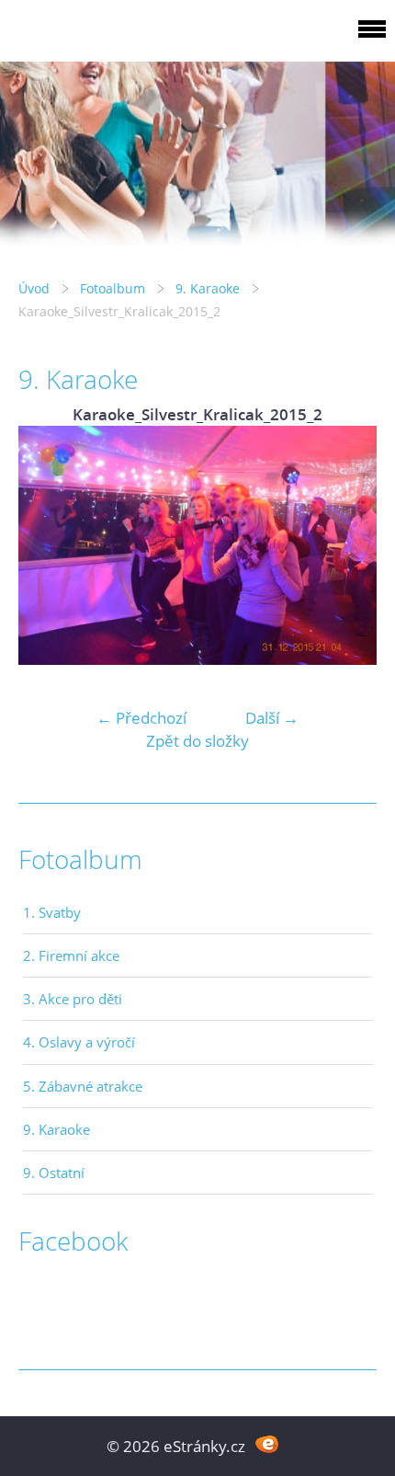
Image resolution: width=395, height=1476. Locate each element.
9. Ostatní (54, 1172)
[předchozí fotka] (48, 545)
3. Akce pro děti (72, 999)
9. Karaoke (207, 288)
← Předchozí (141, 717)
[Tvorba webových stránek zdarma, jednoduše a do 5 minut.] (266, 1444)
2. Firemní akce (71, 955)
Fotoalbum (112, 288)
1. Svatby (52, 912)
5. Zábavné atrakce (82, 1086)
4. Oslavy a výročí (79, 1042)
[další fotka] (346, 545)
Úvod (34, 288)
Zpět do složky (197, 740)
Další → (272, 717)
